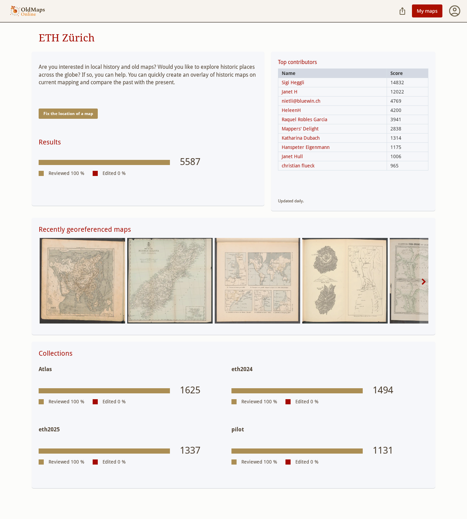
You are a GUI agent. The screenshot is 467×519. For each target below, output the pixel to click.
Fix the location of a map (68, 113)
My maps (427, 11)
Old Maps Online (27, 11)
